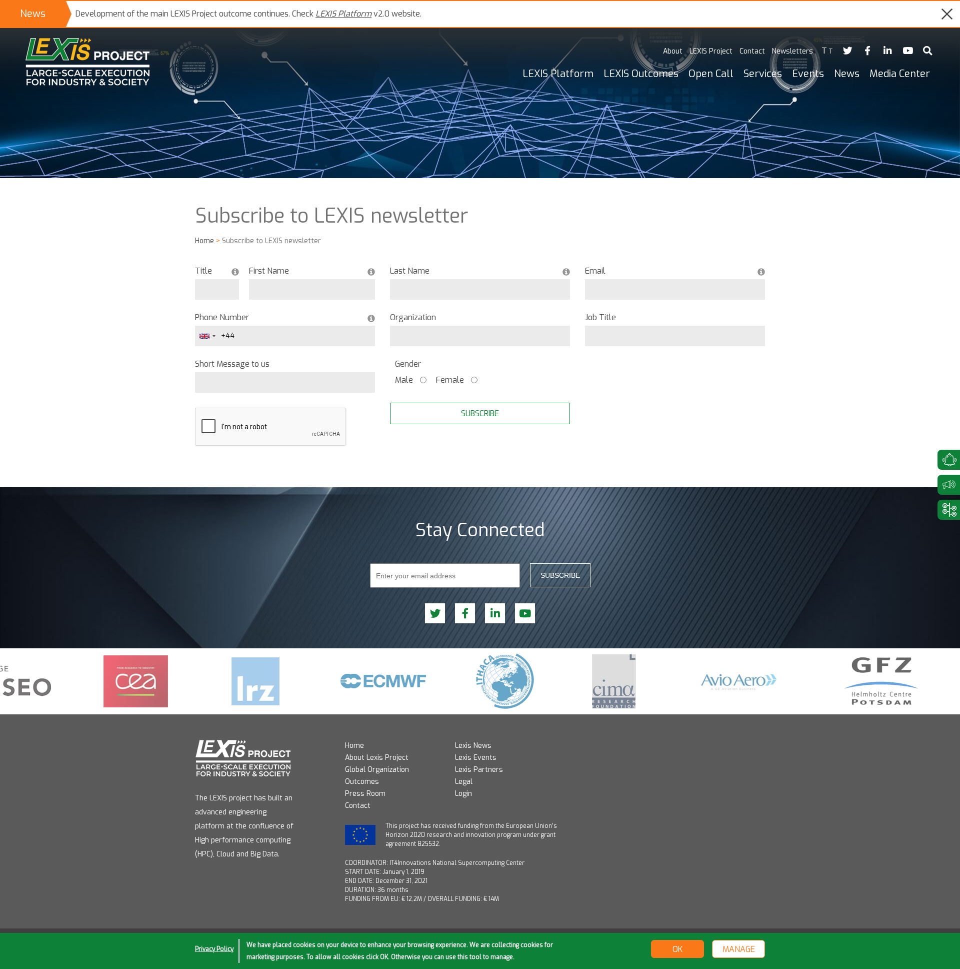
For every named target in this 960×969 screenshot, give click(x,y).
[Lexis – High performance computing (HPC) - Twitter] (847, 51)
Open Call (711, 74)
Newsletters (792, 51)
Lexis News (473, 745)
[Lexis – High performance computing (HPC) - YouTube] (907, 51)
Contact (752, 51)
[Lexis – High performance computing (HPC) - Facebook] (867, 51)
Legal (463, 781)
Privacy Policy (214, 949)
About (672, 51)
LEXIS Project (711, 51)
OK (677, 949)
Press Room (365, 793)
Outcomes (362, 781)
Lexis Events (475, 757)
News (847, 74)
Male (404, 380)
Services (763, 74)
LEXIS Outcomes (641, 74)
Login (463, 793)
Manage (738, 949)
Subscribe (560, 575)
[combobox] (207, 336)
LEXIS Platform (344, 14)
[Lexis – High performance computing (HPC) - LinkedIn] (887, 51)
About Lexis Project (376, 757)
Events (808, 74)
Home (204, 241)
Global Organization (377, 769)
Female (450, 380)
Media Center (900, 74)
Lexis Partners (479, 769)
